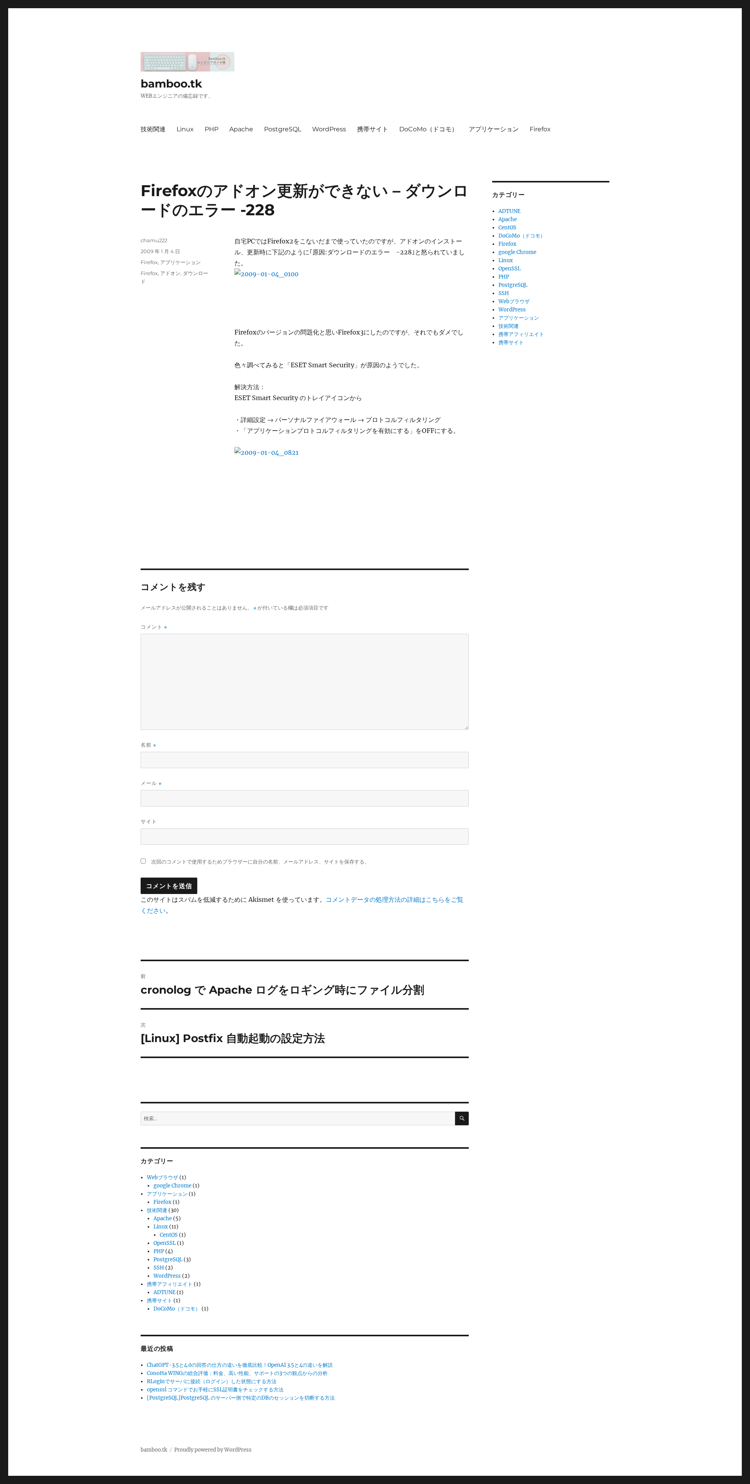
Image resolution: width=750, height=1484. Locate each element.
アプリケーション (494, 129)
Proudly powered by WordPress (213, 1449)
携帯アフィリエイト (170, 1284)
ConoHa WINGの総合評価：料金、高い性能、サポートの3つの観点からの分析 (237, 1373)
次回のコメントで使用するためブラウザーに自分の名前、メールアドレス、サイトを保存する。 (260, 861)
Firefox (540, 129)
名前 (148, 745)
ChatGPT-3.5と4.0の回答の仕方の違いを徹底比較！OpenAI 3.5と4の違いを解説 (240, 1365)
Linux (185, 129)
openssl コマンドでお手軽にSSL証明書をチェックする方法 (215, 1389)
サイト (149, 821)
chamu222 (154, 240)
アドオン (170, 273)
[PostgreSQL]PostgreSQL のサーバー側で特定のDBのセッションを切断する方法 (241, 1398)
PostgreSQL (282, 129)
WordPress (329, 129)
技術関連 (153, 129)
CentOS (169, 1235)
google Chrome (172, 1185)
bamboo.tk (171, 83)
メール (151, 783)
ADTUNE (164, 1292)
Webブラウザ (162, 1177)
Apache (241, 129)
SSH (159, 1267)
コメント (154, 627)
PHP (211, 129)
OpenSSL (165, 1243)
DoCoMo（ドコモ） (428, 129)
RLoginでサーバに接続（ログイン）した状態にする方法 (212, 1381)
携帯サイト (372, 129)
